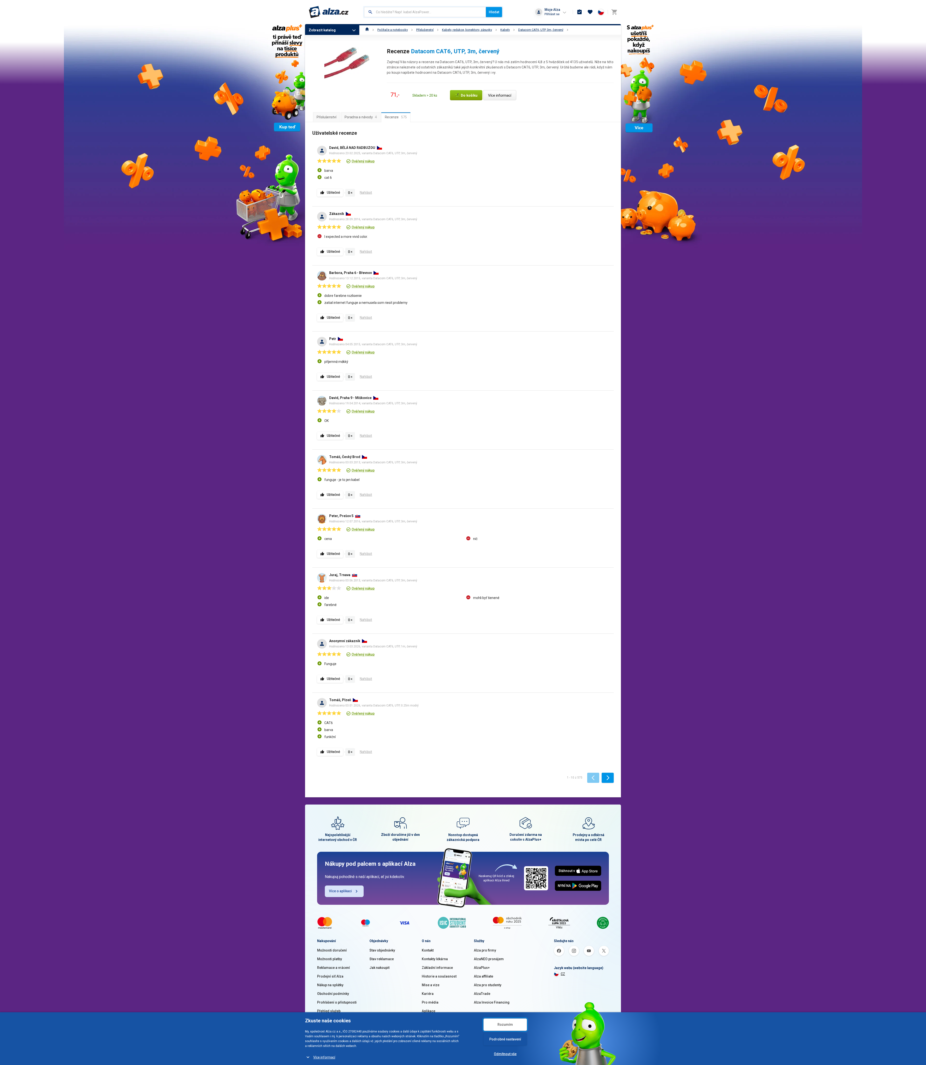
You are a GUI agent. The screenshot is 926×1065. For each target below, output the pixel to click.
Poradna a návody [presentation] (361, 117)
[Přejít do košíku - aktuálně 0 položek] (614, 12)
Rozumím (505, 1024)
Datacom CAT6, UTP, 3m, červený (540, 30)
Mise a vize (430, 985)
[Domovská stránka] (367, 30)
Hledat (494, 12)
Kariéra (428, 994)
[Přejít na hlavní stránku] (329, 12)
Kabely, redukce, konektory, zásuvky (467, 30)
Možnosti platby (329, 959)
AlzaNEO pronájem (489, 959)
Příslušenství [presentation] (327, 117)
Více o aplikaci (340, 891)
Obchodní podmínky (333, 994)
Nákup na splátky (330, 985)
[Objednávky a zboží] (579, 12)
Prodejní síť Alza (330, 976)
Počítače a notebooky (392, 30)
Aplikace (428, 1011)
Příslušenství (425, 30)
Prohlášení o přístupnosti (337, 1002)
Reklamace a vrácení (333, 968)
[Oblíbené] (590, 12)
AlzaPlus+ (482, 968)
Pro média (430, 1002)
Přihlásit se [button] (552, 14)
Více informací (324, 1057)
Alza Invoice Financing (492, 1002)
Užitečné (333, 192)
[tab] (326, 117)
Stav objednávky (382, 950)
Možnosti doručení (332, 950)
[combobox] (425, 12)
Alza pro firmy (485, 950)
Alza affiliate (483, 976)
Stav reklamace (381, 959)
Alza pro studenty (487, 985)
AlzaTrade (482, 994)
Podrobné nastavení (505, 1039)
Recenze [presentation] (396, 117)
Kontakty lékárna (435, 959)
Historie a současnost (439, 976)
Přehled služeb (328, 1011)
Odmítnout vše (505, 1054)
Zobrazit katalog (322, 30)
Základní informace (437, 968)
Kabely (505, 30)
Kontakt (428, 950)
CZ (563, 974)
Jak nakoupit (379, 968)
